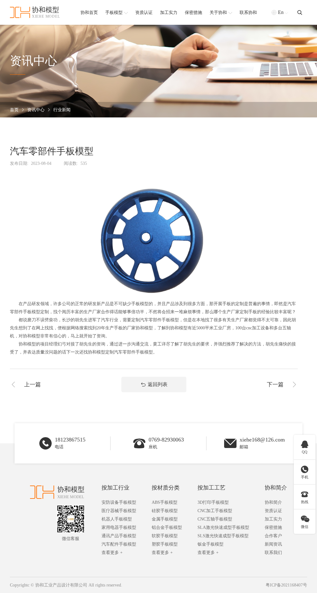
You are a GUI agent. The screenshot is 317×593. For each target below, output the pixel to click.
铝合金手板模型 (167, 527)
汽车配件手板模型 (119, 544)
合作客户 (273, 536)
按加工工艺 (211, 488)
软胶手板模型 (165, 536)
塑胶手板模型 (165, 544)
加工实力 (273, 519)
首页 (14, 110)
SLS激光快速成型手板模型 (223, 536)
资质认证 (273, 510)
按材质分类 (166, 488)
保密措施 (273, 527)
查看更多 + (112, 552)
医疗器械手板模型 (119, 510)
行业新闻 (62, 110)
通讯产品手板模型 (119, 536)
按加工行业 (115, 488)
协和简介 (276, 488)
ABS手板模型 (164, 502)
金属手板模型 (165, 519)
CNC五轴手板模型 (215, 519)
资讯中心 (36, 110)
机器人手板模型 (117, 519)
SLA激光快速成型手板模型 (223, 527)
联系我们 (273, 552)
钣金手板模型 (211, 544)
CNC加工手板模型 (215, 510)
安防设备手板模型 (119, 502)
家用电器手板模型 (119, 527)
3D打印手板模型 (213, 502)
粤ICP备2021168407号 (286, 585)
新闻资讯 (273, 544)
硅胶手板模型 (165, 510)
